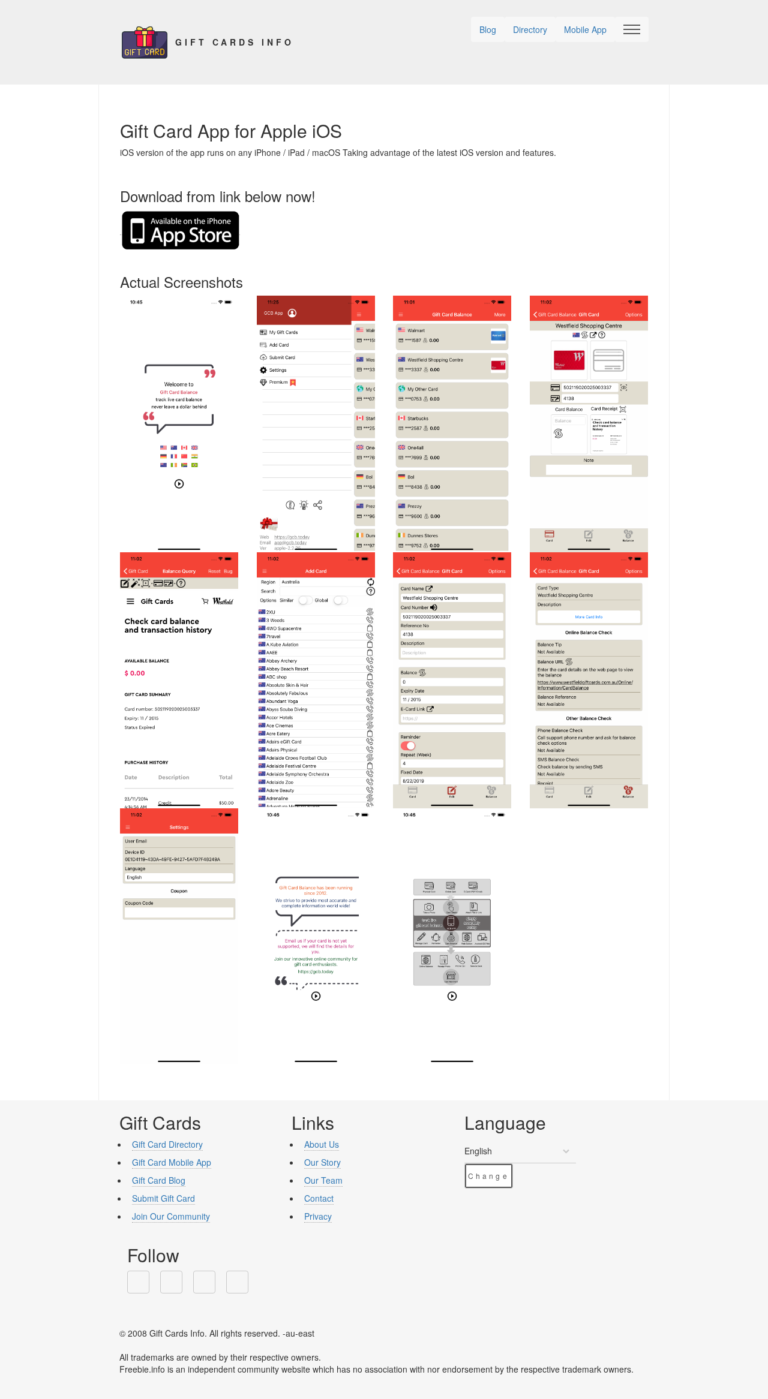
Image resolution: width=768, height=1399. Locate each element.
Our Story (322, 1162)
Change (488, 1176)
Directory (530, 29)
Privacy (318, 1216)
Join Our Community (171, 1216)
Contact (319, 1198)
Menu (632, 29)
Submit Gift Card (163, 1198)
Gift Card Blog (158, 1180)
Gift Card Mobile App (171, 1162)
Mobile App (585, 29)
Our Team (323, 1180)
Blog (487, 29)
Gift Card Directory (167, 1144)
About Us (321, 1144)
